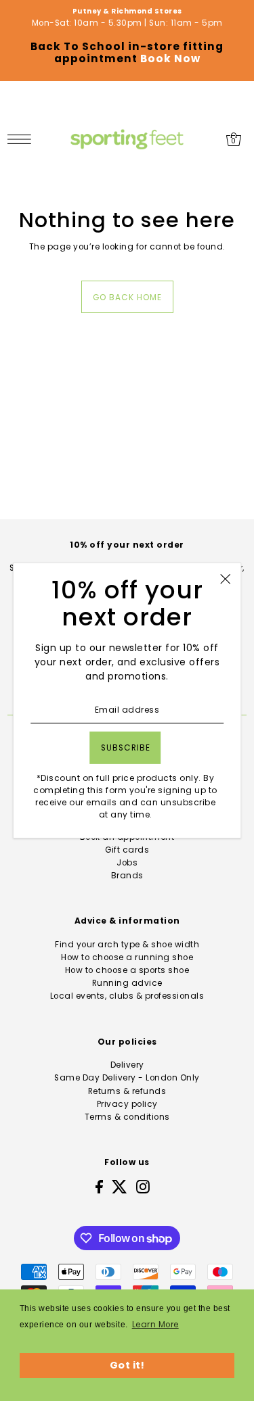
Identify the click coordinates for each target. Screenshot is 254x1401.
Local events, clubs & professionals (127, 996)
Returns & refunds (127, 1091)
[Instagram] (143, 1186)
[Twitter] (119, 1186)
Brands (127, 875)
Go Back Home (127, 297)
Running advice (127, 983)
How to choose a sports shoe (127, 970)
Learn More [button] (155, 1324)
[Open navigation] (22, 139)
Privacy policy (127, 1104)
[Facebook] (99, 1186)
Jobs (127, 862)
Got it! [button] (127, 1365)
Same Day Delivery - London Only (127, 1077)
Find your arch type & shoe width (127, 944)
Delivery (127, 1065)
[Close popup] (225, 579)
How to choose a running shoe (127, 957)
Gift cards (127, 850)
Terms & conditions (127, 1117)
